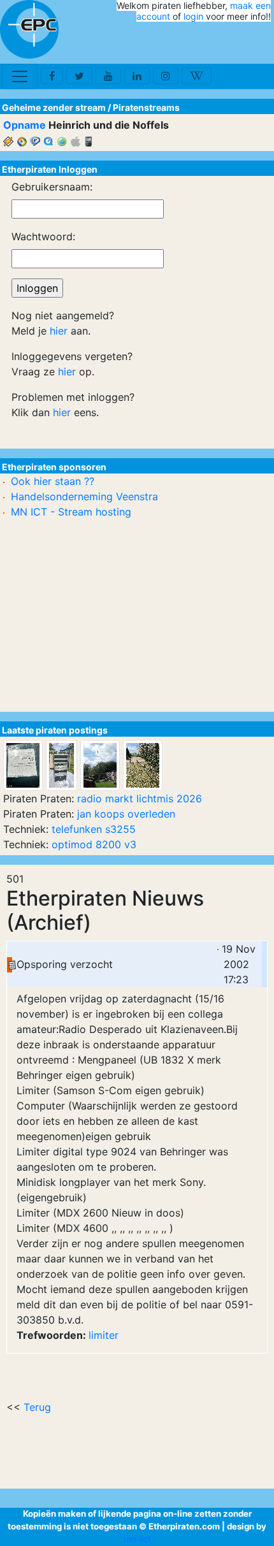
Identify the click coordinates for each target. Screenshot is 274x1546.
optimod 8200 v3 (94, 844)
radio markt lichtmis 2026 (139, 798)
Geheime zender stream (54, 107)
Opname (24, 125)
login (193, 16)
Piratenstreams (146, 107)
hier (59, 330)
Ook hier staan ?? (52, 481)
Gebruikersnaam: (51, 186)
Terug (37, 1407)
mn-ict (137, 1539)
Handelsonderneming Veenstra (84, 496)
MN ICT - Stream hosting (71, 511)
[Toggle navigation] (20, 76)
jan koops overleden (126, 813)
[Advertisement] (196, 43)
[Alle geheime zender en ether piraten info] (29, 29)
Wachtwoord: (43, 236)
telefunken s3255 (94, 829)
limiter (104, 1335)
